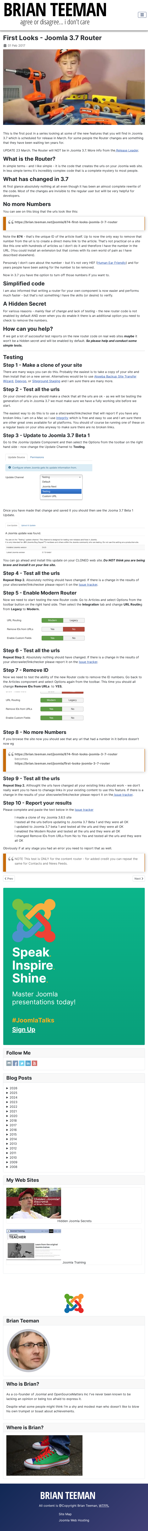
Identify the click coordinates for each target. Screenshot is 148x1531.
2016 (13, 1130)
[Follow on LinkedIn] (28, 1063)
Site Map (65, 1514)
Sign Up (23, 1029)
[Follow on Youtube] (34, 1063)
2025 (13, 1093)
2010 (13, 1157)
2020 (13, 1116)
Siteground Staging (46, 381)
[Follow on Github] (9, 1063)
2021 (13, 1111)
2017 (13, 1125)
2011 (13, 1153)
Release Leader (126, 150)
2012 (13, 1148)
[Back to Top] (141, 1524)
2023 (13, 1102)
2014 (13, 1139)
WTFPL (104, 1505)
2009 (13, 1162)
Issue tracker (88, 584)
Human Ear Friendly (111, 263)
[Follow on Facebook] (15, 1063)
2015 (13, 1134)
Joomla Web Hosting (74, 1520)
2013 (13, 1144)
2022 (13, 1107)
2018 (13, 1120)
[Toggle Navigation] (142, 15)
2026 (13, 1088)
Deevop (20, 381)
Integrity (62, 418)
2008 (13, 1167)
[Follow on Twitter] (21, 1063)
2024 (13, 1097)
